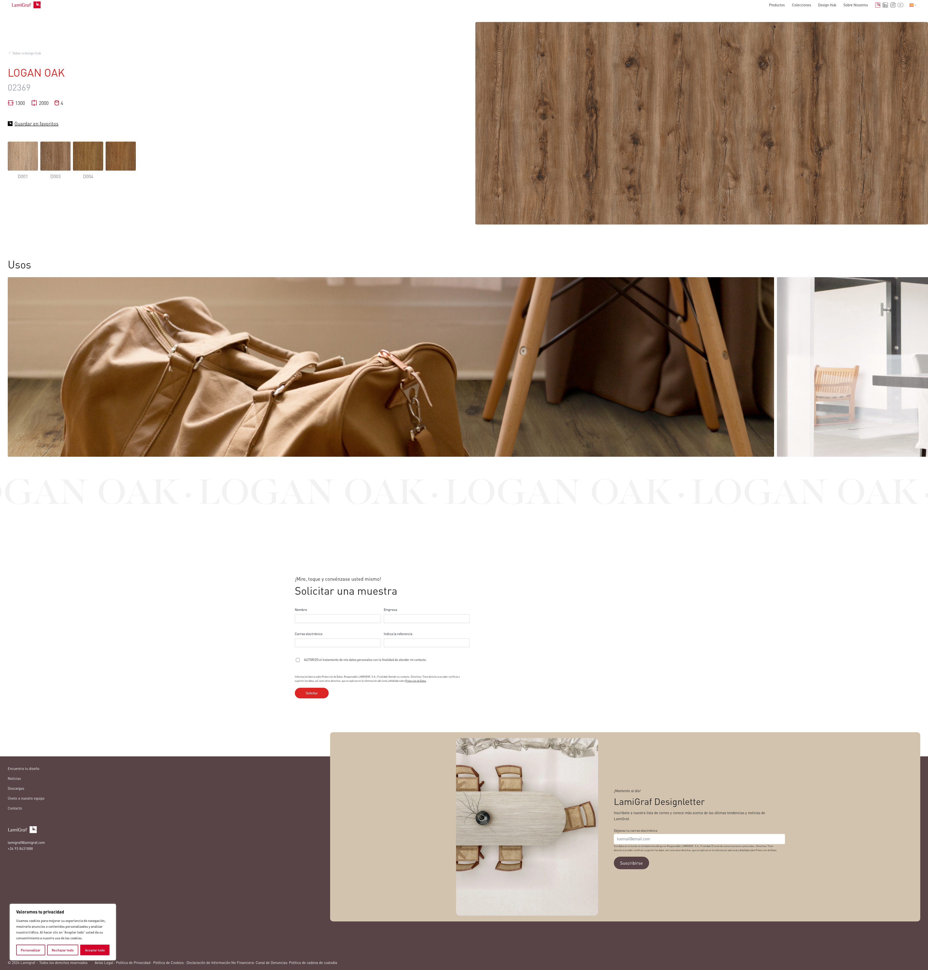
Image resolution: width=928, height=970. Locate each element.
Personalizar (30, 950)
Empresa (390, 609)
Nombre (301, 609)
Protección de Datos (415, 680)
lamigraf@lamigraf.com (26, 842)
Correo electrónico (308, 633)
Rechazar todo (63, 950)
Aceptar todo (95, 950)
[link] (23, 164)
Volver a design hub (27, 53)
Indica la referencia (398, 633)
